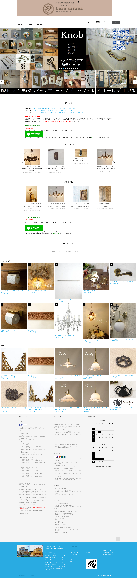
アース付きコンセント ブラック (81, 158)
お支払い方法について (75, 552)
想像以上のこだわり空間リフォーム (110, 550)
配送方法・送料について (75, 554)
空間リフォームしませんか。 (109, 552)
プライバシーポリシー (75, 559)
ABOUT (32, 25)
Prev (2, 82)
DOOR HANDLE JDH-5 (105, 203)
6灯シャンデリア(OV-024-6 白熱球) (32, 166)
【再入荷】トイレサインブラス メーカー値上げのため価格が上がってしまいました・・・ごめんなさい (58, 112)
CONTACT (40, 25)
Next (135, 82)
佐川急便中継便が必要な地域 (109, 554)
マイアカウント (91, 22)
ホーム (71, 550)
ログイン (105, 22)
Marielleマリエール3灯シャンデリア (32, 203)
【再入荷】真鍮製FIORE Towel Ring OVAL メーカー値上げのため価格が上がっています (54, 108)
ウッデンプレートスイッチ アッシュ (56, 166)
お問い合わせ (73, 561)
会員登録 (98, 22)
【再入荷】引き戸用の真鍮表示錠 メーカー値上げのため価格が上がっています (52, 110)
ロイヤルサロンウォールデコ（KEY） (80, 203)
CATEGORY (21, 25)
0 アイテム (117, 22)
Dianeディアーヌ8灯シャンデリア (105, 166)
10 (77, 68)
